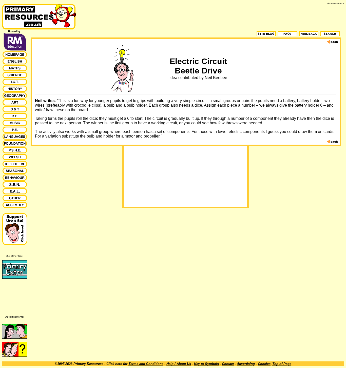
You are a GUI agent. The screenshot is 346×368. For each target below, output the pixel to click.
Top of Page (281, 364)
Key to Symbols (206, 364)
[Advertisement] (252, 16)
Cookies (264, 364)
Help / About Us (178, 364)
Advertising (246, 364)
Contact (228, 364)
